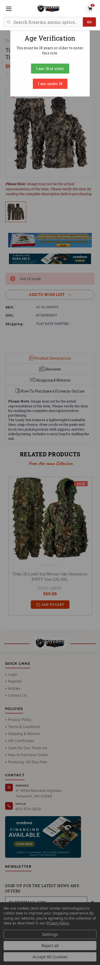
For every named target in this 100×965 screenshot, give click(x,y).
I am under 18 (50, 83)
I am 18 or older (50, 68)
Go (89, 22)
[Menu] (9, 8)
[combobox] (48, 22)
